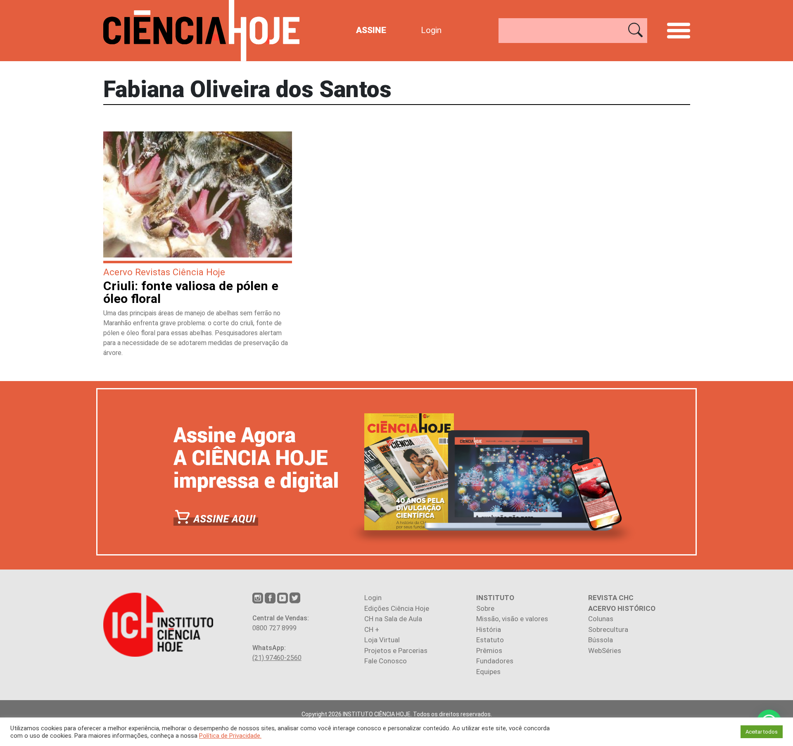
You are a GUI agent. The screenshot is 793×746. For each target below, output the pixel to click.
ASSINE (371, 30)
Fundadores (494, 661)
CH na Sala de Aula (393, 619)
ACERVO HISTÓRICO (621, 608)
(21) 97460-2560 (277, 658)
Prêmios (489, 650)
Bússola (600, 640)
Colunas (600, 619)
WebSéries (604, 650)
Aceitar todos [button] (762, 732)
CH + (371, 629)
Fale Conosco (385, 661)
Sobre (485, 608)
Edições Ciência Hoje (396, 608)
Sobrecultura (608, 629)
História (488, 629)
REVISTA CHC (611, 597)
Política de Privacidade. (230, 735)
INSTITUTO (495, 597)
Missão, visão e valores (512, 619)
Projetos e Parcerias (395, 650)
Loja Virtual (382, 640)
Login (431, 30)
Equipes (488, 671)
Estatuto (490, 640)
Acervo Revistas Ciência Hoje (164, 272)
